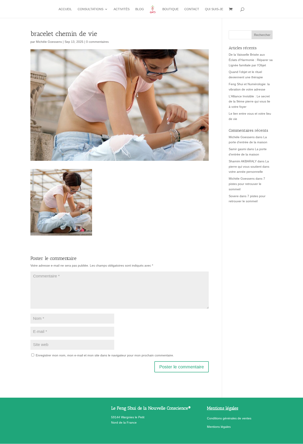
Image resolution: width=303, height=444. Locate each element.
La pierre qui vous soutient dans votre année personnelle (249, 166)
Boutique (170, 9)
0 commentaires (97, 41)
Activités (122, 9)
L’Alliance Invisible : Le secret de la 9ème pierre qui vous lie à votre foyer (249, 101)
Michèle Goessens (49, 41)
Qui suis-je (214, 9)
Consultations (90, 9)
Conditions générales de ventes (229, 418)
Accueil (65, 9)
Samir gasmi (237, 149)
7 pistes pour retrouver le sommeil (247, 184)
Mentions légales (219, 426)
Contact (191, 9)
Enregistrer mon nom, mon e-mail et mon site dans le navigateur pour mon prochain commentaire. (105, 355)
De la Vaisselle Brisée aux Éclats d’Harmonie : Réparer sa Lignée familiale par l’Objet (251, 60)
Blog (139, 9)
